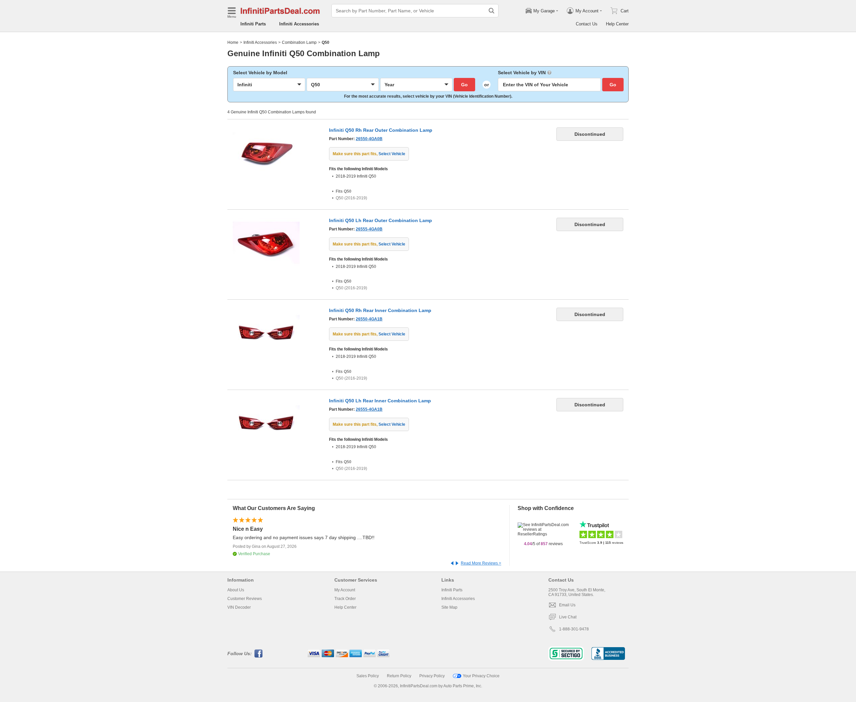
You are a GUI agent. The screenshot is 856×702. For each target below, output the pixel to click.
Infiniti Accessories (299, 23)
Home (232, 42)
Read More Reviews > (481, 563)
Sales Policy (367, 676)
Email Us (567, 605)
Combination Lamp (299, 42)
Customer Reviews (244, 598)
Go (464, 84)
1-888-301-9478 (574, 629)
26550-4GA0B (369, 138)
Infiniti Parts (253, 23)
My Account (344, 590)
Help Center (617, 23)
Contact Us (587, 23)
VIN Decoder (239, 607)
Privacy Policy (432, 676)
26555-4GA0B (369, 229)
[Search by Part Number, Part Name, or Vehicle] (492, 11)
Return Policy (399, 676)
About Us (235, 590)
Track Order (345, 598)
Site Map (449, 607)
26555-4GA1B (369, 409)
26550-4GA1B (369, 319)
